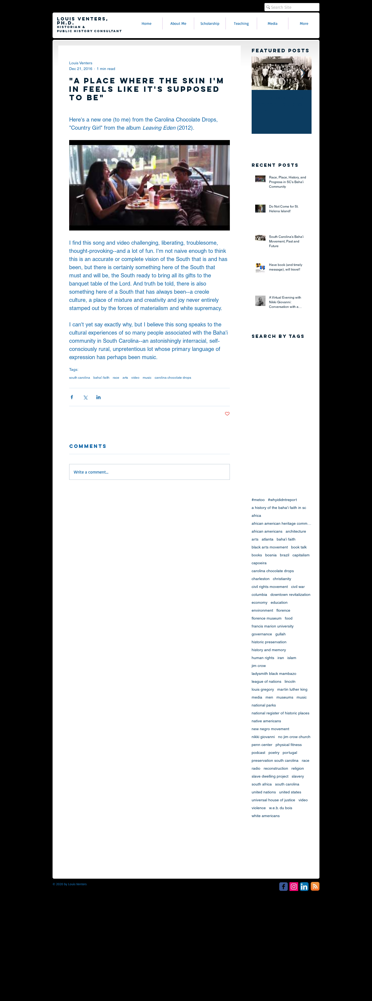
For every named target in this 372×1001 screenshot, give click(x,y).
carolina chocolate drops (173, 378)
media (257, 697)
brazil (284, 555)
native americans (266, 721)
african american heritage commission (282, 523)
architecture (296, 531)
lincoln (290, 681)
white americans (266, 816)
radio (256, 768)
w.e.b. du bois (280, 808)
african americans (267, 531)
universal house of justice (273, 800)
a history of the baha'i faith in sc (279, 507)
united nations (264, 792)
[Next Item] (302, 73)
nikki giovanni (263, 737)
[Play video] (149, 185)
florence (283, 610)
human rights (263, 658)
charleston (261, 579)
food (288, 618)
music (147, 378)
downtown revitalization (290, 594)
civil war (298, 586)
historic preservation (269, 642)
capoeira (259, 563)
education (279, 602)
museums (284, 697)
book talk (299, 547)
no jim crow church (294, 737)
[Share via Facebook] (71, 397)
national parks (264, 705)
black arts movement (270, 547)
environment (262, 610)
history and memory (269, 650)
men (269, 697)
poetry (274, 752)
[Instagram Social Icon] (293, 886)
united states (290, 792)
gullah (280, 634)
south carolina (79, 378)
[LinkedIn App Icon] (304, 886)
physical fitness (289, 744)
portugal (290, 752)
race (116, 378)
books (257, 555)
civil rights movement (270, 586)
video (135, 378)
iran (281, 658)
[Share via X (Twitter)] (85, 397)
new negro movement (270, 729)
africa (256, 515)
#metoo (258, 500)
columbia (259, 594)
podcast (258, 752)
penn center (262, 744)
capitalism (301, 555)
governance (262, 634)
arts (125, 378)
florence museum (267, 618)
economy (259, 602)
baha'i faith (101, 378)
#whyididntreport (282, 500)
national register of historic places (280, 713)
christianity (282, 579)
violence (259, 808)
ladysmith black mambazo (274, 673)
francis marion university (273, 626)
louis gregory (263, 689)
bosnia (271, 555)
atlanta (267, 539)
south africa (262, 784)
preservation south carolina (275, 760)
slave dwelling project (270, 776)
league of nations (266, 681)
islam (291, 658)
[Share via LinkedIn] (98, 397)
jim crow (259, 665)
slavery (298, 776)
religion (297, 768)
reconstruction (276, 768)
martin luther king (292, 689)
